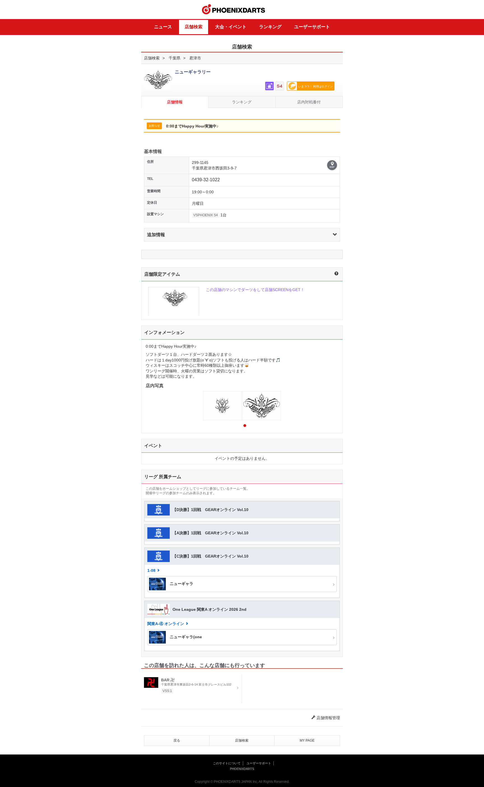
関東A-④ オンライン (165, 623)
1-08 (151, 570)
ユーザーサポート (312, 26)
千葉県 (174, 58)
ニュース (163, 26)
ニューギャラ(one (185, 637)
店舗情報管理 (327, 718)
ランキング (270, 26)
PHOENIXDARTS (233, 9)
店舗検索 (194, 26)
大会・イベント (230, 26)
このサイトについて (227, 763)
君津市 (195, 58)
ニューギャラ (181, 583)
